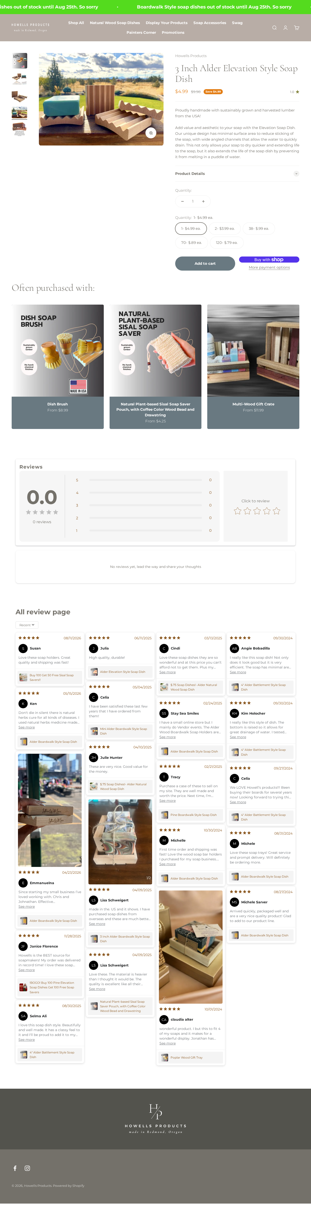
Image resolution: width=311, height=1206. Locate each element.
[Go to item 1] (19, 61)
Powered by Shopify (68, 1186)
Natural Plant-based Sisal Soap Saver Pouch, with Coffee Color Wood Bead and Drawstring (155, 409)
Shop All (76, 22)
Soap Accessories (209, 22)
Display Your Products (167, 22)
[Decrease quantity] (182, 201)
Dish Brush (57, 404)
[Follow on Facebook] (15, 1168)
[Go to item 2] (19, 79)
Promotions (173, 32)
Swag (237, 22)
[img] (42, 512)
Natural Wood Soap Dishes (115, 22)
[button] (144, 480)
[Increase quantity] (203, 201)
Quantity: (183, 190)
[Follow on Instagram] (27, 1168)
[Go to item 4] (19, 113)
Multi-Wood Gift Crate (253, 404)
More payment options (269, 267)
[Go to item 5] (19, 130)
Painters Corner (141, 32)
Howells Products (191, 55)
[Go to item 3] (19, 96)
